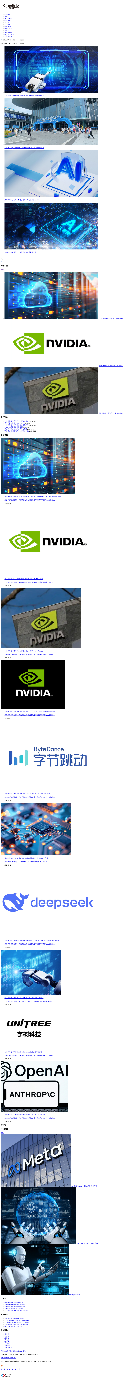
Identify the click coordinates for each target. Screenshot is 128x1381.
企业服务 (7, 20)
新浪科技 (7, 1340)
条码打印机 (8, 1347)
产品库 (11, 34)
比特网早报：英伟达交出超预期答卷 (111, 413)
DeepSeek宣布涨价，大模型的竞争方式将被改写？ (21, 252)
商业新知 (7, 1342)
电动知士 (7, 1336)
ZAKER (7, 1344)
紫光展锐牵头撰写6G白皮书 (13, 1302)
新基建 (6, 30)
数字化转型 (8, 28)
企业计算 (7, 14)
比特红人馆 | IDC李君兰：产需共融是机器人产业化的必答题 (24, 148)
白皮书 (11, 32)
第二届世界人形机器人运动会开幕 (15, 429)
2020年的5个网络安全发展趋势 (14, 1306)
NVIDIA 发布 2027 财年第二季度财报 (111, 366)
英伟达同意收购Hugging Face (13, 423)
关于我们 (10, 1351)
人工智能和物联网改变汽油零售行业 (16, 1310)
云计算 (6, 22)
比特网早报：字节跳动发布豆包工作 (16, 425)
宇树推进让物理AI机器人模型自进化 (16, 431)
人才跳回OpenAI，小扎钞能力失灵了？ (84, 1186)
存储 (5, 16)
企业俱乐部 (8, 36)
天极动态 (4, 1351)
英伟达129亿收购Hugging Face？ (15, 1318)
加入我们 (23, 1351)
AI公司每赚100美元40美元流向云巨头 (110, 318)
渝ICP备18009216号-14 (8, 1358)
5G (7, 26)
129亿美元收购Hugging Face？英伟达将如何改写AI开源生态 (24, 95)
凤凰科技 (7, 1346)
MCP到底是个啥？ (75, 1295)
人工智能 (7, 24)
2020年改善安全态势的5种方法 (14, 1304)
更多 (2, 269)
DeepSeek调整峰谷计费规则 (13, 427)
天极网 (6, 1334)
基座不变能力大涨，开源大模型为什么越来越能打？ (21, 200)
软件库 (6, 34)
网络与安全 (8, 18)
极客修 (6, 1338)
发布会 (6, 32)
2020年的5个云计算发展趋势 (13, 1308)
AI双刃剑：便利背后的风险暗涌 (87, 1243)
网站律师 (16, 1351)
